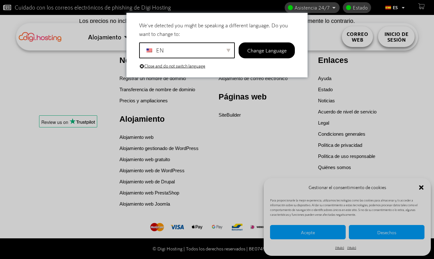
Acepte (308, 232)
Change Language (267, 50)
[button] (421, 187)
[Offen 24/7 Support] (333, 7)
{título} (339, 247)
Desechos (386, 232)
